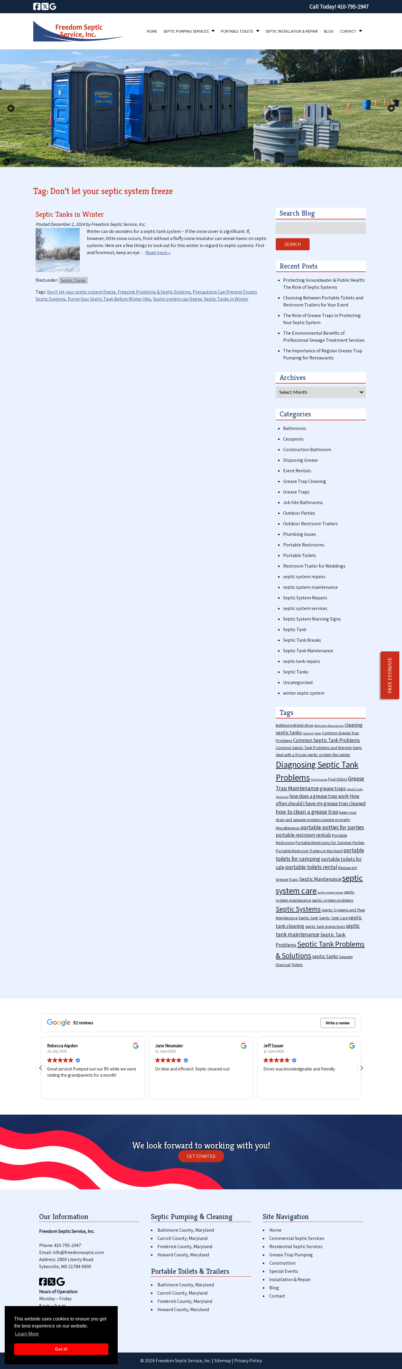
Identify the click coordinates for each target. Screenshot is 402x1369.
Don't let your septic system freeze (81, 292)
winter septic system (303, 693)
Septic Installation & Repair (291, 31)
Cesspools (293, 439)
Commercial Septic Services (296, 1238)
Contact (348, 31)
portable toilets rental (311, 867)
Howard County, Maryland (183, 1255)
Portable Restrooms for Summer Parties (329, 842)
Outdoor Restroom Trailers (310, 524)
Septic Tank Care (333, 918)
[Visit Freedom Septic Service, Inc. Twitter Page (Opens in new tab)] (45, 6)
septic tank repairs (301, 661)
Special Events (283, 1271)
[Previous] (10, 108)
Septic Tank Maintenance (308, 651)
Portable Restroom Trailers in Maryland (309, 850)
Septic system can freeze (177, 299)
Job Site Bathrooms (303, 502)
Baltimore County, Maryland (185, 1230)
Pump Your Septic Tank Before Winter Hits (109, 299)
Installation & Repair (290, 1279)
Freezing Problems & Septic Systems (154, 292)
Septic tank (308, 918)
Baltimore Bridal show (294, 725)
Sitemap (222, 1361)
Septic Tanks (73, 280)
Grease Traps (296, 492)
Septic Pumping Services (186, 31)
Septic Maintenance (320, 879)
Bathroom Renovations (329, 725)
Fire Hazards (319, 779)
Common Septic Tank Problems (326, 740)
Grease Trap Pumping (291, 1255)
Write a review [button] (338, 1023)
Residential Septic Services (296, 1246)
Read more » (157, 252)
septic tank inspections (325, 926)
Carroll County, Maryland (182, 1238)
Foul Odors (337, 779)
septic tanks (325, 956)
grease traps (333, 788)
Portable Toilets (237, 31)
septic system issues (330, 892)
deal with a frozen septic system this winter (313, 754)
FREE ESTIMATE (389, 675)
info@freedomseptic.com (78, 1252)
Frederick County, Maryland (184, 1246)
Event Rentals (297, 471)
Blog (329, 31)
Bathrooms (294, 428)
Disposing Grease (300, 460)
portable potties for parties (332, 827)
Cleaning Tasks (312, 733)
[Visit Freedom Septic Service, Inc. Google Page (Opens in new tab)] (52, 6)
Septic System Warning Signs (312, 619)
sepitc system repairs (304, 576)
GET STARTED (201, 1156)
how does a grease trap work (319, 796)
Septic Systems (298, 908)
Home (152, 31)
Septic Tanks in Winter (70, 214)
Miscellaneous (288, 828)
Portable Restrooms (303, 545)
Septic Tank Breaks (302, 640)
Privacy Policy (248, 1361)
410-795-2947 (67, 1245)
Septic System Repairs (305, 598)
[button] (361, 1067)
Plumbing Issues (299, 534)
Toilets (297, 964)
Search (293, 244)
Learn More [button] (27, 1333)
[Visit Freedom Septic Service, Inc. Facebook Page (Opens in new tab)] (37, 6)
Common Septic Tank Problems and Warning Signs (319, 747)
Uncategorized (298, 682)
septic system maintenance (310, 587)
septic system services (305, 608)
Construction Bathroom (307, 449)
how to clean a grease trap (307, 811)
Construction (282, 1263)
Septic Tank (294, 629)
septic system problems (332, 900)
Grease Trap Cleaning (304, 481)
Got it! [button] (61, 1349)
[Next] (391, 108)
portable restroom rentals (303, 835)
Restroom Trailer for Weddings (314, 566)
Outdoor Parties (299, 513)
